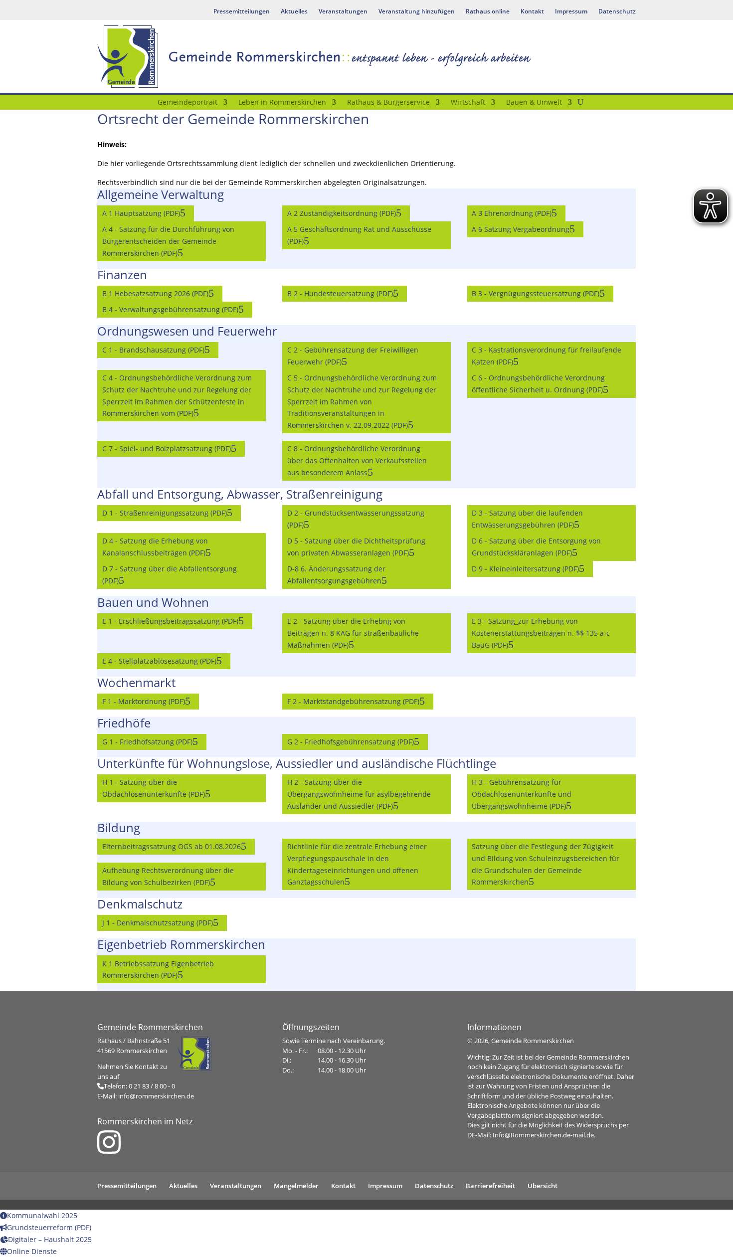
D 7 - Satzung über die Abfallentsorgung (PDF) (169, 574)
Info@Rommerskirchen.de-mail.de (543, 1134)
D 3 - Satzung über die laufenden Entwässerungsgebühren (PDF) (527, 519)
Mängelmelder (296, 1185)
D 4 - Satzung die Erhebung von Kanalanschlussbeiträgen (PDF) (155, 546)
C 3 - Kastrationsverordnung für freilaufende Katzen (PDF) (546, 355)
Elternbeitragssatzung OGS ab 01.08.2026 (171, 846)
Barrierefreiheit (490, 1185)
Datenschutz (617, 11)
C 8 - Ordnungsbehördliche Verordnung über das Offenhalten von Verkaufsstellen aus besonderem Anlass (357, 460)
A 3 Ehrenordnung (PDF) (511, 213)
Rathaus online (488, 11)
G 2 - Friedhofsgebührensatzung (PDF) (350, 741)
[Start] (146, 104)
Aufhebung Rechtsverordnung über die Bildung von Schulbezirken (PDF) (168, 876)
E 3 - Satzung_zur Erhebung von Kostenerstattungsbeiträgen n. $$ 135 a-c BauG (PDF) (541, 633)
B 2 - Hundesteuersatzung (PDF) (340, 293)
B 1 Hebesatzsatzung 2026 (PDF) (155, 293)
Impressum (571, 11)
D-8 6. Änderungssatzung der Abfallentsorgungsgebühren (336, 574)
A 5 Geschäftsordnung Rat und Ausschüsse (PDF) (359, 235)
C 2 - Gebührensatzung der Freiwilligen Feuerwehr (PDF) (352, 355)
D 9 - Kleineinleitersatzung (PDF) (525, 568)
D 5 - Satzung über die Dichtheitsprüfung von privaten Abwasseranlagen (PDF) (356, 546)
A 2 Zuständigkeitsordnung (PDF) (341, 213)
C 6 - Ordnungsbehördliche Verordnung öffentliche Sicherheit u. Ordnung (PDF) (538, 383)
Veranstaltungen (343, 11)
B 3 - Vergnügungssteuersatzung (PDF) (535, 293)
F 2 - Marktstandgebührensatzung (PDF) (353, 701)
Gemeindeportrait (187, 103)
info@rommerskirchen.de (156, 1095)
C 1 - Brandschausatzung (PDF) (153, 350)
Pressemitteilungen (241, 11)
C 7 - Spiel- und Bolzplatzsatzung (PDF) (166, 448)
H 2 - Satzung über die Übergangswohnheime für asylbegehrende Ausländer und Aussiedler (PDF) (359, 794)
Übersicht (542, 1185)
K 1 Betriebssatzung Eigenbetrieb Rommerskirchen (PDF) (158, 969)
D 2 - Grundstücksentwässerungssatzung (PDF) (355, 519)
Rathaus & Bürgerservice (388, 103)
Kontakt (532, 11)
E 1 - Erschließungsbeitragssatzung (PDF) (170, 621)
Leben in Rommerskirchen (282, 103)
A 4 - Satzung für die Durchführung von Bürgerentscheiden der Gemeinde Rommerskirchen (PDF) (168, 241)
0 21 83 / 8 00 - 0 (152, 1085)
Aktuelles (294, 11)
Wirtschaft (468, 103)
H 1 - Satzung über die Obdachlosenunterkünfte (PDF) (153, 788)
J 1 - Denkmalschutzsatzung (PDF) (157, 922)
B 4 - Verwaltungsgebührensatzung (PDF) (170, 309)
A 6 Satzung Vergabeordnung (520, 229)
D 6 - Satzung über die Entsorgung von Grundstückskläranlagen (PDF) (536, 546)
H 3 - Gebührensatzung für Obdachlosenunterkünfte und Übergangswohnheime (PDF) (521, 794)
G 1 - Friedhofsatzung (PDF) (147, 741)
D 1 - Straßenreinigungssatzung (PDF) (164, 513)
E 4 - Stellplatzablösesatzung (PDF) (159, 661)
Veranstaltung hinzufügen (416, 11)
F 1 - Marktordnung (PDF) (143, 701)
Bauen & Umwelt (534, 103)
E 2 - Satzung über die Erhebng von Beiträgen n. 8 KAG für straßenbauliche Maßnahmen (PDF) (353, 633)
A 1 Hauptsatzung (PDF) (141, 213)
